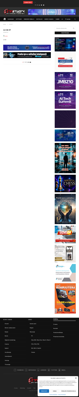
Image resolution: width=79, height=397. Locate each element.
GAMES (57, 19)
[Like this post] (24, 62)
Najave (31, 328)
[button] (76, 378)
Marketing (22, 388)
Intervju (7, 360)
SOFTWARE (19, 19)
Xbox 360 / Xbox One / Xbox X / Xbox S (40, 340)
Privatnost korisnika (58, 336)
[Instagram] (37, 5)
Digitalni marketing (10, 340)
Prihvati (44, 391)
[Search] (75, 19)
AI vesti (7, 323)
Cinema (7, 344)
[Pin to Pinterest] (28, 62)
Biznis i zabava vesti (10, 328)
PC (32, 336)
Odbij (55, 391)
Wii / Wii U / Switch (36, 348)
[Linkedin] (39, 5)
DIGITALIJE (39, 19)
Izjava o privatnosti (62, 394)
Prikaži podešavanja (68, 391)
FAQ (34, 388)
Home (4, 24)
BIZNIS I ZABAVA (49, 19)
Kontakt (55, 328)
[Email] (43, 5)
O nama (55, 324)
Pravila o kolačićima (53, 394)
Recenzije (32, 332)
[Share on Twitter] (27, 62)
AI (62, 19)
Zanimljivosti (8, 356)
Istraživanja (8, 352)
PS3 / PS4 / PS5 (35, 344)
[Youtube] (41, 5)
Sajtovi (6, 348)
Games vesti (33, 323)
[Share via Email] (30, 62)
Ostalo (33, 352)
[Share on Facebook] (25, 62)
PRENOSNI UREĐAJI (29, 19)
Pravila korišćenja (58, 332)
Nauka (6, 332)
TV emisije (67, 19)
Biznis (6, 336)
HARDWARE (11, 19)
